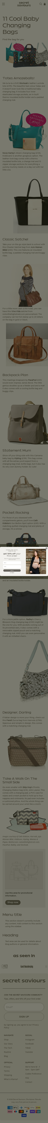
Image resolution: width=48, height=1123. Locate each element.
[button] (12, 570)
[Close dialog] (46, 548)
